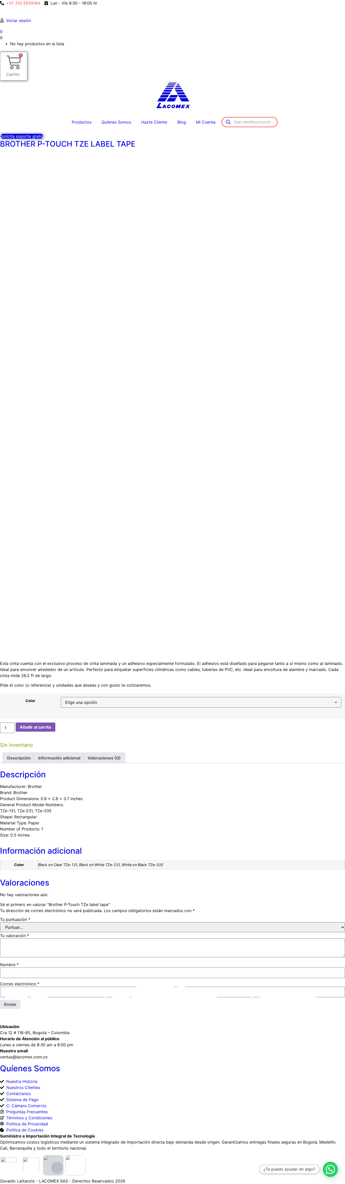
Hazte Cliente (154, 122)
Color (30, 701)
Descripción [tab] (19, 757)
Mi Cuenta (205, 122)
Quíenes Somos (116, 122)
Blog (181, 122)
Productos (81, 122)
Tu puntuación (15, 919)
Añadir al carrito (35, 727)
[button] (330, 1169)
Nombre (9, 965)
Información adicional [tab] (59, 757)
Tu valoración (14, 936)
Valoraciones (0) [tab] (104, 757)
